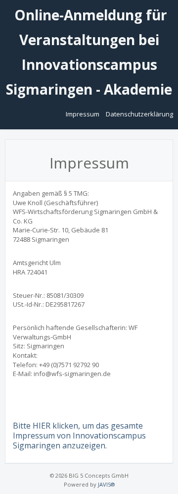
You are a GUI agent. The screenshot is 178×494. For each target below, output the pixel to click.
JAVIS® (106, 484)
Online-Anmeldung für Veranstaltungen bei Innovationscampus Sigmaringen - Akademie (89, 52)
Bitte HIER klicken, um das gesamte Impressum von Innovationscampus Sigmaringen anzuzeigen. (79, 435)
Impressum (83, 114)
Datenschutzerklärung (139, 114)
